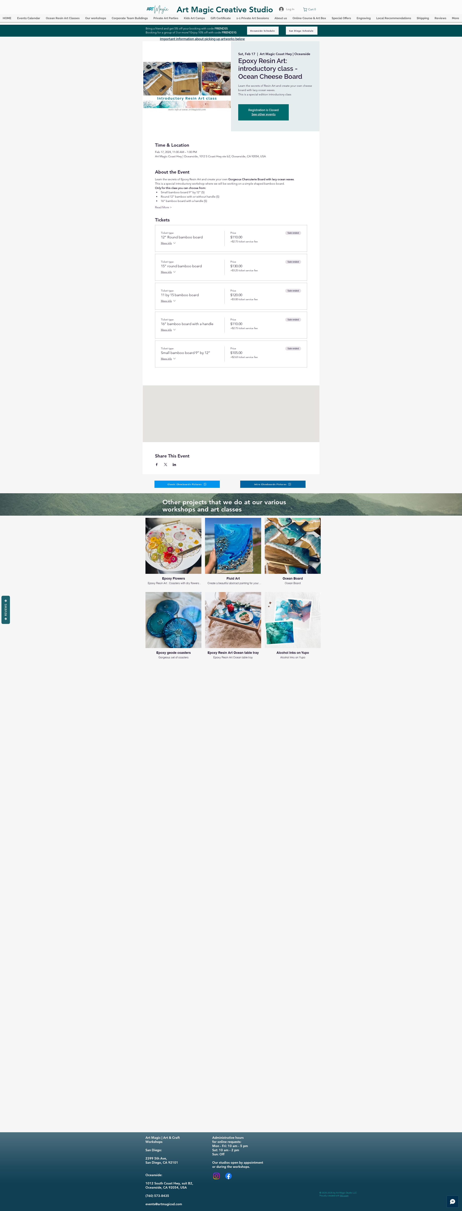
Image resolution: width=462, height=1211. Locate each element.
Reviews (6, 610)
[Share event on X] (165, 464)
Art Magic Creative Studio (225, 9)
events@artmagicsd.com (163, 1204)
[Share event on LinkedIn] (174, 464)
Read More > (163, 207)
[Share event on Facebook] (156, 464)
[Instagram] (216, 1176)
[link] (310, 9)
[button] (28, 19)
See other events (264, 114)
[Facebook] (228, 1176)
